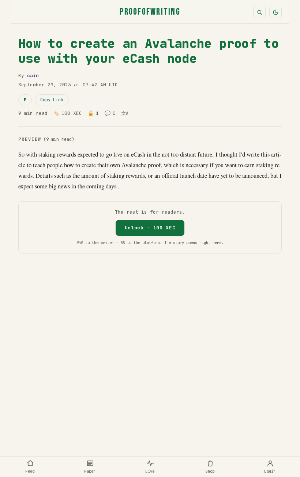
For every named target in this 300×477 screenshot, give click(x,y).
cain (33, 75)
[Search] (259, 12)
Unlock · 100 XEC (150, 228)
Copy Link (51, 100)
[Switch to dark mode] (275, 12)
